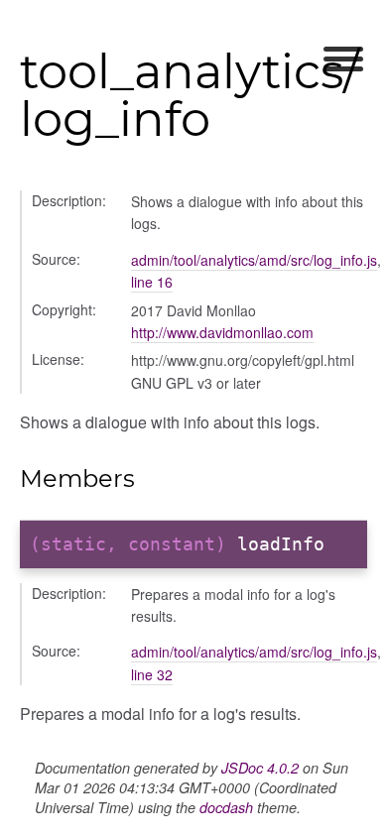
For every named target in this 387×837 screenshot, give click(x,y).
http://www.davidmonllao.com (222, 332)
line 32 (152, 674)
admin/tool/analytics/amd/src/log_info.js (254, 260)
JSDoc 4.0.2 (260, 767)
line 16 (152, 282)
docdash (226, 807)
